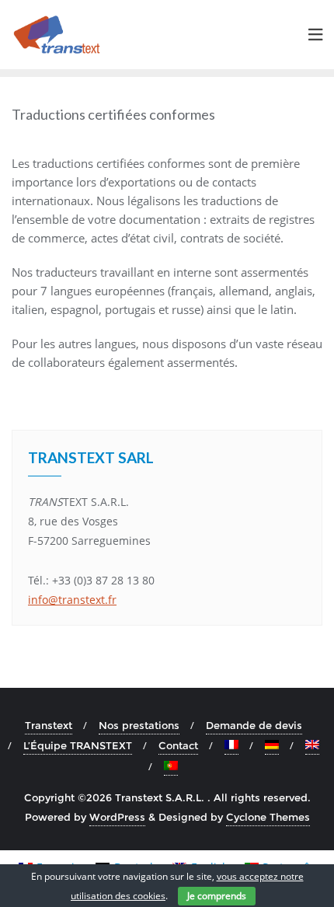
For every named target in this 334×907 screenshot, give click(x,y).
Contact (178, 745)
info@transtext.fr (72, 599)
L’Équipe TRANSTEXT (77, 745)
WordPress (117, 817)
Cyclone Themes (268, 817)
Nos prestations (139, 725)
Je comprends (216, 895)
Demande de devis (254, 725)
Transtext (48, 725)
